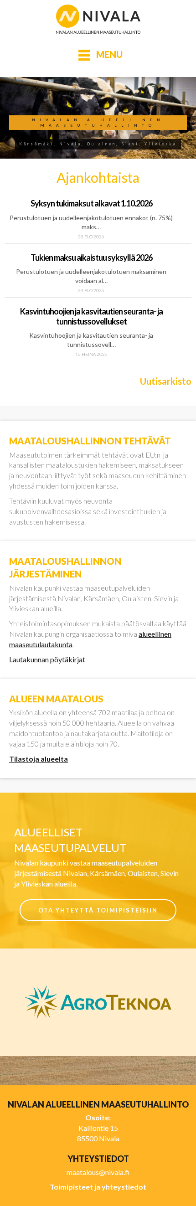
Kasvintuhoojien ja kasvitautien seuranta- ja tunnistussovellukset (91, 316)
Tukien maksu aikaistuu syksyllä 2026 (91, 258)
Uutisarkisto (165, 381)
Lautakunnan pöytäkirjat (47, 659)
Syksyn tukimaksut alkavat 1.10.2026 (91, 203)
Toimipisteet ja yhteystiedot (98, 1186)
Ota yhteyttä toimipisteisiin (98, 910)
